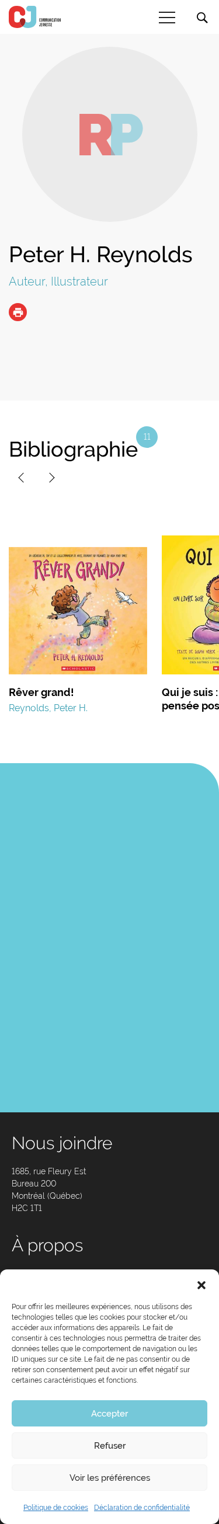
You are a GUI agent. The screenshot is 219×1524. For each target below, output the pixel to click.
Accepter (109, 1413)
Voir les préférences (109, 1478)
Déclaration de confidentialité (142, 1508)
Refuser (110, 1446)
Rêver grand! (41, 692)
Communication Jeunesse (35, 17)
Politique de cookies (55, 1508)
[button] (201, 1284)
